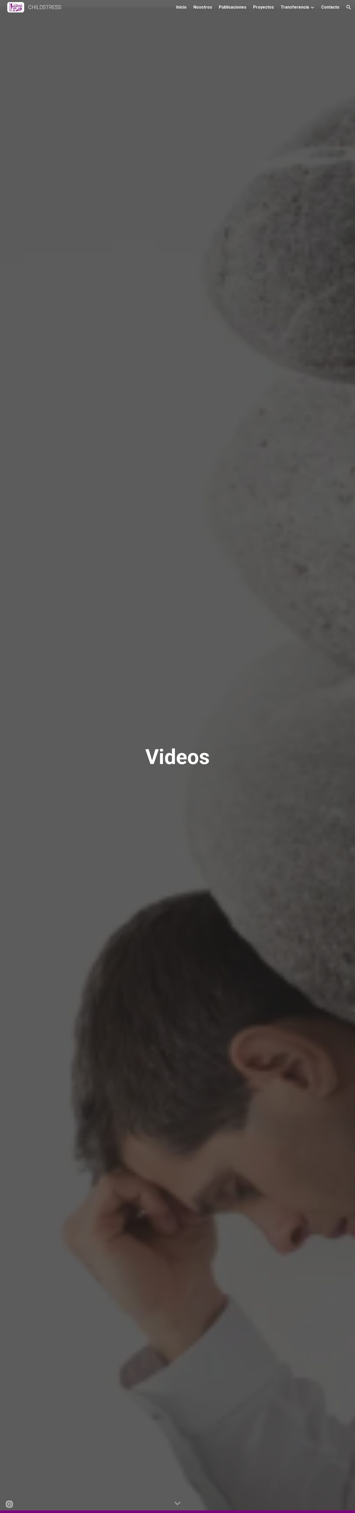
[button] (349, 7)
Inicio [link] (181, 7)
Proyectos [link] (263, 7)
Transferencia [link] (295, 7)
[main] (177, 756)
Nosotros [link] (202, 7)
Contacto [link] (330, 7)
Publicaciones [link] (232, 7)
